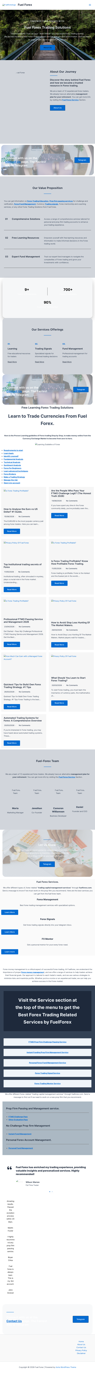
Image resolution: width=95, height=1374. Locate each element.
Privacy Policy (81, 1350)
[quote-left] (9, 1168)
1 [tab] (50, 1191)
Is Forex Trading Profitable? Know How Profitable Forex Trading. (69, 562)
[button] (82, 160)
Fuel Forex (25, 5)
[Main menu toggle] (90, 4)
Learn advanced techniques (16, 471)
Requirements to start (13, 450)
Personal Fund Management (21, 1148)
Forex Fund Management (25, 204)
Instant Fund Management (20, 1134)
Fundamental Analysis (13, 459)
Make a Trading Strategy (14, 477)
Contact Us (13, 161)
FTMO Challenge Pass (18, 1117)
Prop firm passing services (61, 201)
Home (81, 1341)
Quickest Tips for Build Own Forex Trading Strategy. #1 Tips (22, 685)
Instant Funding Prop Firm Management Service (47, 1052)
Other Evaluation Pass (18, 1120)
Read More (12, 531)
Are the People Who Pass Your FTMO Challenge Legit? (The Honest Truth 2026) (71, 493)
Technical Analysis (12, 462)
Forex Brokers (10, 474)
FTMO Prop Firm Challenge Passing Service (47, 1042)
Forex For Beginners (12, 468)
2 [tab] (52, 1191)
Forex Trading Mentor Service (48, 1083)
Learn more (10, 952)
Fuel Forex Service (70, 100)
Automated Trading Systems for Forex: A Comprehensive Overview (23, 719)
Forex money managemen (32, 972)
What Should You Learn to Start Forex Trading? (68, 679)
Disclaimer (81, 1353)
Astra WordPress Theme (66, 1367)
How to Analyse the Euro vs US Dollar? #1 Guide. (21, 510)
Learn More (10, 912)
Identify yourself (11, 456)
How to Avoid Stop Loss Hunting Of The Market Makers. (70, 624)
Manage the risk (11, 480)
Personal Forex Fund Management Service (47, 1063)
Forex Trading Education (37, 201)
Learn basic (9, 453)
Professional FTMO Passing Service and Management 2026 (23, 620)
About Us (81, 1344)
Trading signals (51, 204)
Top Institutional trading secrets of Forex (23, 565)
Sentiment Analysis (12, 465)
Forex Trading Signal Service (47, 1073)
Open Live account (12, 483)
